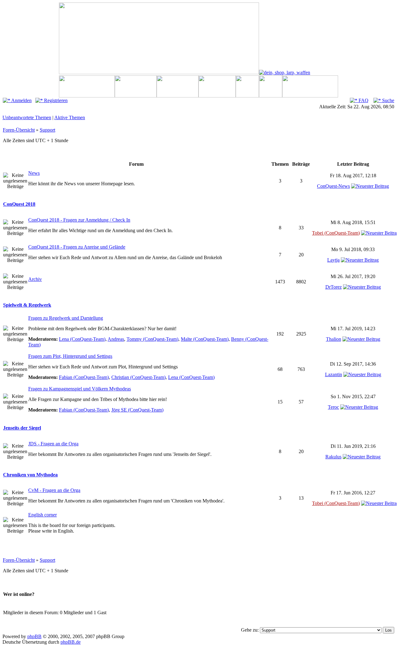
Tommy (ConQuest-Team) (152, 339)
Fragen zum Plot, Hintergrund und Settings (70, 356)
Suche (387, 100)
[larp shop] (284, 72)
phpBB (34, 636)
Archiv (35, 279)
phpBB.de (70, 642)
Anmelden (21, 100)
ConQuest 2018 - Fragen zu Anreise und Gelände (76, 247)
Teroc (333, 407)
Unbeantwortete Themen (26, 117)
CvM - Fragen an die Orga (54, 490)
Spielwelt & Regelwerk (27, 305)
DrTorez (333, 287)
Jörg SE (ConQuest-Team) (137, 409)
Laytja (333, 260)
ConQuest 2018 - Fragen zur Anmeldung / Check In (79, 220)
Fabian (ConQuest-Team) (84, 377)
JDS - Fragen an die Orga (53, 443)
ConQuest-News (333, 186)
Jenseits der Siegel (22, 427)
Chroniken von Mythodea (30, 474)
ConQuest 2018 (19, 204)
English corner (42, 514)
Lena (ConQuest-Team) (82, 339)
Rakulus (333, 456)
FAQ (362, 100)
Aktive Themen (69, 117)
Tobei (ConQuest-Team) (336, 233)
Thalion (333, 339)
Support (47, 130)
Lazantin (333, 374)
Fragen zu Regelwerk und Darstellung (65, 318)
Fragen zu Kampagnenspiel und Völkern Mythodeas (79, 388)
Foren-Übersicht (19, 130)
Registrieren (55, 100)
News (34, 173)
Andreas (116, 339)
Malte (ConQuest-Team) (205, 339)
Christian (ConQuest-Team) (138, 377)
